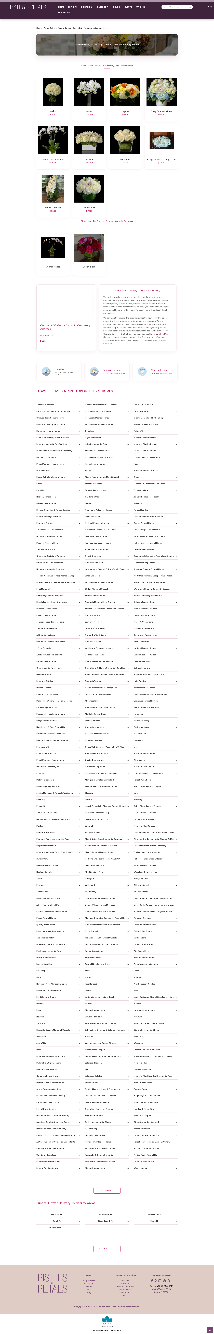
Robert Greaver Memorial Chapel (149, 582)
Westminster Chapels (95, 1049)
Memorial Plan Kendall (46, 1069)
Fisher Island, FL (105, 1221)
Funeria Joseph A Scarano (146, 964)
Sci (86, 1069)
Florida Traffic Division (95, 635)
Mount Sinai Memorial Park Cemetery (102, 944)
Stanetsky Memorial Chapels (147, 1030)
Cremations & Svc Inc (46, 753)
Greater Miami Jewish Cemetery (51, 944)
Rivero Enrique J (92, 1082)
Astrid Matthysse (93, 957)
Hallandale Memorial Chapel (98, 418)
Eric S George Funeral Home (147, 530)
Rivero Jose (139, 760)
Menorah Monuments (95, 1010)
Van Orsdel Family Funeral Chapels (101, 938)
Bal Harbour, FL (105, 1214)
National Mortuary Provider (97, 523)
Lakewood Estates (93, 1076)
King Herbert (91, 984)
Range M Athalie (92, 832)
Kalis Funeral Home (94, 1115)
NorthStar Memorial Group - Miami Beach (153, 576)
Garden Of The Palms (46, 457)
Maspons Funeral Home (145, 753)
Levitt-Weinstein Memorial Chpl (148, 516)
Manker (88, 503)
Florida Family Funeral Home (98, 1142)
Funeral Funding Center (47, 1168)
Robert (88, 1003)
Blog (89, 1292)
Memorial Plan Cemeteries (146, 826)
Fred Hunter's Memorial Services (100, 1161)
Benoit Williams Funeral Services (100, 905)
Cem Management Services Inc (99, 661)
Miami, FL (154, 1221)
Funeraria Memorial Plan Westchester (102, 924)
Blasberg (89, 793)
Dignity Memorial (93, 437)
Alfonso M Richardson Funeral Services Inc (104, 609)
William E (138, 503)
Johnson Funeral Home (144, 602)
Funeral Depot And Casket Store (100, 707)
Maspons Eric (140, 734)
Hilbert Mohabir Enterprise (146, 707)
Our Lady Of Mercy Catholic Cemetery (54, 451)
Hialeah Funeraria (44, 687)
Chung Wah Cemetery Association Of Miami (105, 747)
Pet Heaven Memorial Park (48, 951)
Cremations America (94, 727)
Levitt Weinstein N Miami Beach (99, 997)
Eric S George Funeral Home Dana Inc (53, 411)
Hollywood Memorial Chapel (49, 536)
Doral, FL (57, 1221)
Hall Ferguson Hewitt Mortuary (99, 457)
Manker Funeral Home (46, 503)
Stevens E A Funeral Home (146, 424)
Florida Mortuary (141, 720)
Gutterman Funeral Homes (146, 635)
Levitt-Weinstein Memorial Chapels (150, 694)
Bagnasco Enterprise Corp (97, 813)
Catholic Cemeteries (143, 944)
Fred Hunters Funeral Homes (49, 562)
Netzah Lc (138, 714)
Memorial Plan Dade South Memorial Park (153, 1076)
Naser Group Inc (92, 931)
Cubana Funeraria (142, 668)
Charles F (40, 483)
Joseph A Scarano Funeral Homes (100, 1096)
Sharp (136, 477)
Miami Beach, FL (56, 1227)
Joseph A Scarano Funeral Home (100, 898)
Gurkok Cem (42, 859)
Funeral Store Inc (93, 641)
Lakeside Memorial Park (96, 444)
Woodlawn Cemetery (46, 1155)
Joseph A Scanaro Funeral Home (149, 569)
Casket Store (140, 938)
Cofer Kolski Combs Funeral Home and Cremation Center (156, 905)
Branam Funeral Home (95, 595)
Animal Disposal (43, 892)
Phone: (43, 341)
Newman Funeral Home (144, 1010)
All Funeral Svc (91, 701)
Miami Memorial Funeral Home (50, 464)
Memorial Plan (140, 1063)
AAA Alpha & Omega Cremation (99, 1155)
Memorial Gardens (45, 523)
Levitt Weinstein (92, 516)
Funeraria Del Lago (142, 918)
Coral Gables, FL (154, 1214)
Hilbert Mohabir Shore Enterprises (101, 687)
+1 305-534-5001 (165, 1286)
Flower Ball (89, 207)
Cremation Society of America (50, 556)
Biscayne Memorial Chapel (48, 898)
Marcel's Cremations (143, 622)
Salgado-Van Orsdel (143, 931)
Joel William (42, 1043)
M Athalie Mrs (42, 470)
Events (128, 7)
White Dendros (53, 207)
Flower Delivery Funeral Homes (57, 28)
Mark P (88, 971)
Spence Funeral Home (46, 628)
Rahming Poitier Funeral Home (50, 1148)
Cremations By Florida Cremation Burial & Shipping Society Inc (107, 668)
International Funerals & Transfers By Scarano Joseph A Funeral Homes (107, 569)
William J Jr (90, 885)
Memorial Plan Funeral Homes (50, 1082)
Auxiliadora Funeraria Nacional (99, 648)
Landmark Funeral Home (96, 536)
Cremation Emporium (95, 766)
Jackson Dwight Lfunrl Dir (96, 819)
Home (61, 7)
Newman (40, 1017)
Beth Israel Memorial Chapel (98, 1122)
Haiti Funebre (140, 681)
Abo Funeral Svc (141, 951)
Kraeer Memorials (142, 1128)
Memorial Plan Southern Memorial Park (103, 1056)
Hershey (89, 1036)
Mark (38, 1049)
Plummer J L (42, 773)
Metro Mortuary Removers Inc (50, 931)
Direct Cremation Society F (146, 1122)
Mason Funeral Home (46, 918)
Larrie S (88, 799)
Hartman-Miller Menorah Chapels (51, 984)
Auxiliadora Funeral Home (97, 451)
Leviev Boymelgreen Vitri (48, 786)
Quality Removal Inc (94, 760)
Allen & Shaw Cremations (145, 609)
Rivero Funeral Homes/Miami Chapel (102, 477)
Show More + (106, 1191)
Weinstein (41, 1036)
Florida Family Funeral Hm (145, 1155)
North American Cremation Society (52, 1115)
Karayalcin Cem (141, 878)
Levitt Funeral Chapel (46, 997)
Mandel (137, 977)
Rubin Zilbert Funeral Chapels (147, 786)
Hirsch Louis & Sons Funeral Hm (50, 727)
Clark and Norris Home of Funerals (101, 404)
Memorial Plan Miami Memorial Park (52, 839)
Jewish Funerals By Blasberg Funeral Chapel (105, 806)
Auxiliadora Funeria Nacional (49, 655)
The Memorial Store (45, 549)
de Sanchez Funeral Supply (146, 497)
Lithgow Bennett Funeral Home (148, 773)
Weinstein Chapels (142, 1115)
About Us (125, 1283)
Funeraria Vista (141, 490)
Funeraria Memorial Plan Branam (100, 602)
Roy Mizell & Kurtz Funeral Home (100, 1148)
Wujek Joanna (140, 1168)
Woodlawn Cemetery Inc (47, 766)
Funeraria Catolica (44, 681)
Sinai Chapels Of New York (146, 1102)
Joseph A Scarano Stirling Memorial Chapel (56, 576)
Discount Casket (44, 674)
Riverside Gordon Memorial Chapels (102, 786)
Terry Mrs (40, 1023)
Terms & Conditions (125, 1286)
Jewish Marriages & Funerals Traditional (54, 793)
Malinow (40, 1003)
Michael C (40, 806)
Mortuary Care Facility (144, 766)
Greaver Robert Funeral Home (50, 418)
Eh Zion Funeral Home (46, 615)
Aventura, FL (56, 1214)
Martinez (40, 885)
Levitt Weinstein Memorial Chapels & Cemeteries (156, 898)
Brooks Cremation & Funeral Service (53, 510)
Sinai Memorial (43, 589)
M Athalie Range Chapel (96, 714)
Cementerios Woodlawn (145, 451)
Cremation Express (143, 661)
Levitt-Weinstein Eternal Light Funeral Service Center (156, 997)
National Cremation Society (98, 411)
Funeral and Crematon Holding (50, 1096)
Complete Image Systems (48, 1076)
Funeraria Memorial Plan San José (51, 444)
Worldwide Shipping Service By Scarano (152, 589)
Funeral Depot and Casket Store (149, 674)
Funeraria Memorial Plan (145, 437)
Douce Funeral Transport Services (101, 911)
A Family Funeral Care (144, 628)
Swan (89, 111)
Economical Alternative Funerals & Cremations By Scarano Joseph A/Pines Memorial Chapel (156, 556)
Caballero (89, 431)
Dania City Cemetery (143, 404)
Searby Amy (90, 892)
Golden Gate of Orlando (145, 813)
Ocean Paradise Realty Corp (147, 1135)
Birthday (72, 7)
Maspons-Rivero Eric (94, 865)
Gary (38, 977)
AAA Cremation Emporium (97, 549)
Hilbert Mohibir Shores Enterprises (101, 845)
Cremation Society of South (147, 1049)
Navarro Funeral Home (144, 957)
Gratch (88, 977)
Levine (88, 990)
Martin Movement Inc (46, 957)
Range (137, 464)
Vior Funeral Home (93, 483)
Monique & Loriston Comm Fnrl (99, 780)
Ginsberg (40, 971)
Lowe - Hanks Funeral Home (147, 457)
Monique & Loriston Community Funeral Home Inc (107, 918)
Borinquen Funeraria (94, 655)
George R (89, 878)
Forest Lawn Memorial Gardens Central (152, 1142)
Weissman (138, 1043)
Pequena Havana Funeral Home (50, 641)
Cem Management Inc (46, 707)
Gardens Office (92, 497)
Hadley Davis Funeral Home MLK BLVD (53, 819)
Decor (89, 1289)
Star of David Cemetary (47, 1109)
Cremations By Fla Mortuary (49, 668)
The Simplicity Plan (94, 872)
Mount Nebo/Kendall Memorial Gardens (103, 839)
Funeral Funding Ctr (94, 562)
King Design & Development (147, 1096)
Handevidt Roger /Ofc (144, 1109)
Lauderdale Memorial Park (97, 1102)
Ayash (39, 878)
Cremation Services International (100, 530)
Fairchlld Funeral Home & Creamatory (102, 1089)
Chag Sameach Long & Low (161, 159)
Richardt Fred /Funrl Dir (47, 694)
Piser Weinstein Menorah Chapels (100, 1023)
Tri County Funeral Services (146, 1148)
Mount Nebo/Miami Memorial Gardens (54, 701)
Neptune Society (44, 872)
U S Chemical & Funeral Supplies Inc (101, 773)
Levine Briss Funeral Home (48, 990)
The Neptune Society (95, 628)
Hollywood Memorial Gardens (50, 569)
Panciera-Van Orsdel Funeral (98, 543)
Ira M (136, 793)
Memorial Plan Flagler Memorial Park (53, 740)
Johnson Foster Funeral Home (50, 622)
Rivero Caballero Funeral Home (50, 477)
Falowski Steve (140, 1089)
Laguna (125, 111)
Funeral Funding (141, 510)
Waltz (53, 111)
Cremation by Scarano (144, 549)
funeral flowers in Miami (152, 303)
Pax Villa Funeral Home (46, 609)
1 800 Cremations (142, 641)
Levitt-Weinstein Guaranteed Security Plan (154, 832)
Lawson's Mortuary (93, 622)
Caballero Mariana (93, 740)
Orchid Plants (53, 266)
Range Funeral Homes (95, 464)
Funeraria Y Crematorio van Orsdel (150, 483)
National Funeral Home (144, 687)
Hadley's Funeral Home (144, 615)
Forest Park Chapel (142, 780)
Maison (89, 159)
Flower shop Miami (161, 334)
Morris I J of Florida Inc (95, 1135)
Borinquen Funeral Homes (48, 431)
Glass (136, 971)
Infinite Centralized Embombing (148, 418)
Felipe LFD (138, 431)
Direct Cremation (142, 411)
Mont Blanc (125, 159)
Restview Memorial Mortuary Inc (100, 424)
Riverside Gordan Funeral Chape (149, 1023)
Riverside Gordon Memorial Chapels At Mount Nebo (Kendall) (156, 839)
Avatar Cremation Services (48, 1089)
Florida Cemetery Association (148, 595)
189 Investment (141, 892)
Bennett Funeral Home (95, 490)
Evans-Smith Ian (92, 720)
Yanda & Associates (143, 1082)
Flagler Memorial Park (46, 845)
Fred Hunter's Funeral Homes (98, 510)
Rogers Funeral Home (144, 523)
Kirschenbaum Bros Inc (144, 984)
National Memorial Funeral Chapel (149, 536)
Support (125, 1280)
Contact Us (125, 1292)
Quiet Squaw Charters (144, 1161)
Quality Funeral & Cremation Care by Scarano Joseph (58, 582)
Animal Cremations (45, 404)
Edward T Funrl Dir (93, 1017)
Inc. (135, 747)
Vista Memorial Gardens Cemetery (150, 845)
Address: (44, 335)
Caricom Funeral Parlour (145, 655)
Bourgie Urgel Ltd (44, 964)
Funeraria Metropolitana (96, 753)
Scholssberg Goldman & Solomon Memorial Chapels (107, 1030)
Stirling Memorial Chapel (96, 589)
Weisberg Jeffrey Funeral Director (101, 1043)
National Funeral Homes (47, 497)
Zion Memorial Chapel (46, 813)
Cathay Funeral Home (46, 661)
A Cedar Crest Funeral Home (49, 530)
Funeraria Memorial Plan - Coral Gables (54, 852)
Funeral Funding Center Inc (48, 516)
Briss (136, 990)
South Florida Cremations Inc (98, 694)
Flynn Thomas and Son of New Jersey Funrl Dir (106, 674)
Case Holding (91, 1128)
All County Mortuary (45, 635)
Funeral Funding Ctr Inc (144, 562)
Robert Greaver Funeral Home (148, 543)
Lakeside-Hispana (93, 1063)
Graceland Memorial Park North (51, 734)
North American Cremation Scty (51, 1128)
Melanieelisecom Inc (45, 780)
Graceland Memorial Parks (97, 734)
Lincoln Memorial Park (144, 819)
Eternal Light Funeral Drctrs (97, 964)
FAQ (125, 1295)
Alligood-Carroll (141, 885)
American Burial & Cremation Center (53, 1122)
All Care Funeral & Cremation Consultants (55, 1142)
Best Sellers (89, 266)
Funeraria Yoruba (93, 681)
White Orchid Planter (53, 159)
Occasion (89, 1283)
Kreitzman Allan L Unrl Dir (47, 1102)
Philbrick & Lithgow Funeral (48, 1063)
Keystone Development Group (50, 424)
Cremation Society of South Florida (52, 437)
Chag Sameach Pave (161, 111)
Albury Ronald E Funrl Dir (47, 905)
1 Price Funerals (43, 648)
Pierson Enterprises (45, 832)
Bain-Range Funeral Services (49, 595)
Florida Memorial (93, 615)
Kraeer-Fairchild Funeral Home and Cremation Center (58, 1135)
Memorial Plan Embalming (146, 444)
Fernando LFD (42, 747)
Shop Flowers (89, 1280)
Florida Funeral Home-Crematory (51, 602)
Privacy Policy (125, 1289)
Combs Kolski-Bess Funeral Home (51, 911)
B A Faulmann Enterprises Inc (147, 852)
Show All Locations (107, 1249)
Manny (39, 1010)
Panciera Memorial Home (48, 543)
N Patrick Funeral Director (146, 470)
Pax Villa (40, 490)
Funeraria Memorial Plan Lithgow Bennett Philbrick (156, 911)
